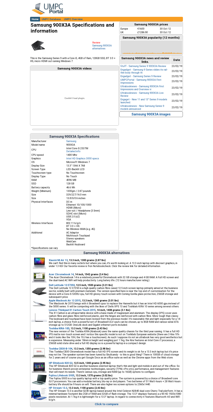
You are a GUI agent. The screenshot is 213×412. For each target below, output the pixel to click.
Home (35, 19)
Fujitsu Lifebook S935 (61, 375)
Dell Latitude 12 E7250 (62, 285)
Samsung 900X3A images (151, 114)
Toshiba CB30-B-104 (60, 348)
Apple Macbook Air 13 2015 (65, 300)
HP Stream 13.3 (58, 387)
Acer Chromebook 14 (61, 274)
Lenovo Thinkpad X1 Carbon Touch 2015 (72, 310)
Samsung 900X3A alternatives (102, 47)
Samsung (71, 141)
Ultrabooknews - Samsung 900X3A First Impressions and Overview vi (142, 88)
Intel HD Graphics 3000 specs (82, 158)
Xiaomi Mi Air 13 (58, 260)
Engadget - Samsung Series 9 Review (140, 76)
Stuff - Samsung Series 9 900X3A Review (143, 66)
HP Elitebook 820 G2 (61, 363)
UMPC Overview (73, 19)
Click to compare (106, 404)
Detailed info (73, 151)
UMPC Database (51, 19)
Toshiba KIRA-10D (59, 328)
